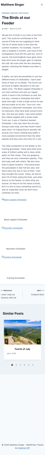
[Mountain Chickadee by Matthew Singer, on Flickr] (16, 236)
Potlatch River (37, 293)
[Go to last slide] (6, 341)
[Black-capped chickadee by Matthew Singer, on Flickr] (16, 207)
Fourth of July (22, 349)
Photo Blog (24, 13)
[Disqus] (22, 408)
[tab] (12, 365)
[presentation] (22, 332)
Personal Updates (9, 13)
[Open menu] (42, 4)
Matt (6, 29)
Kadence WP (24, 448)
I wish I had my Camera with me (8, 294)
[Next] (38, 341)
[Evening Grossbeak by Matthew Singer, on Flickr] (16, 265)
